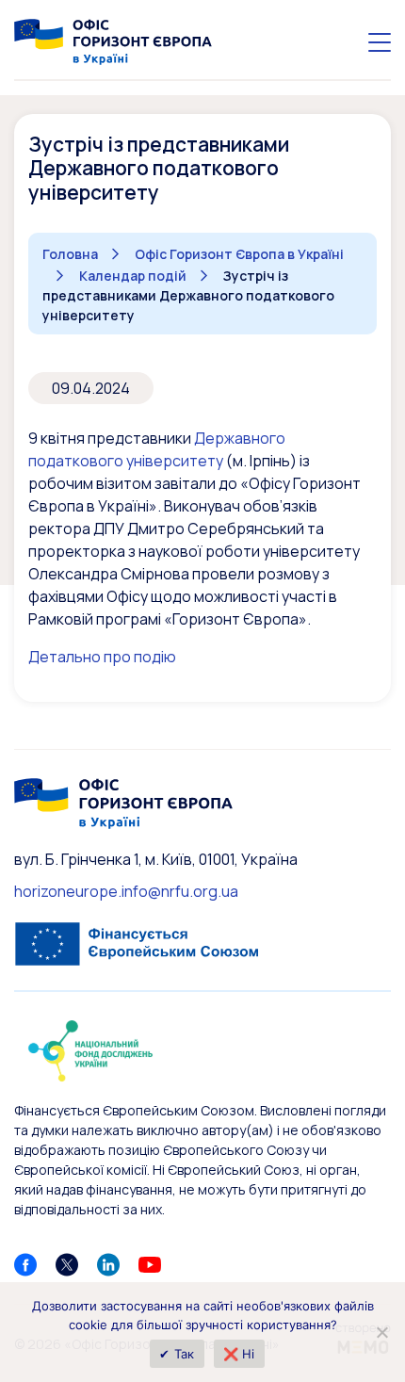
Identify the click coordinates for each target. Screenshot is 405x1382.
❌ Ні (239, 1353)
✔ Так (176, 1353)
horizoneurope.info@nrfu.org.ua (126, 891)
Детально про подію (102, 656)
